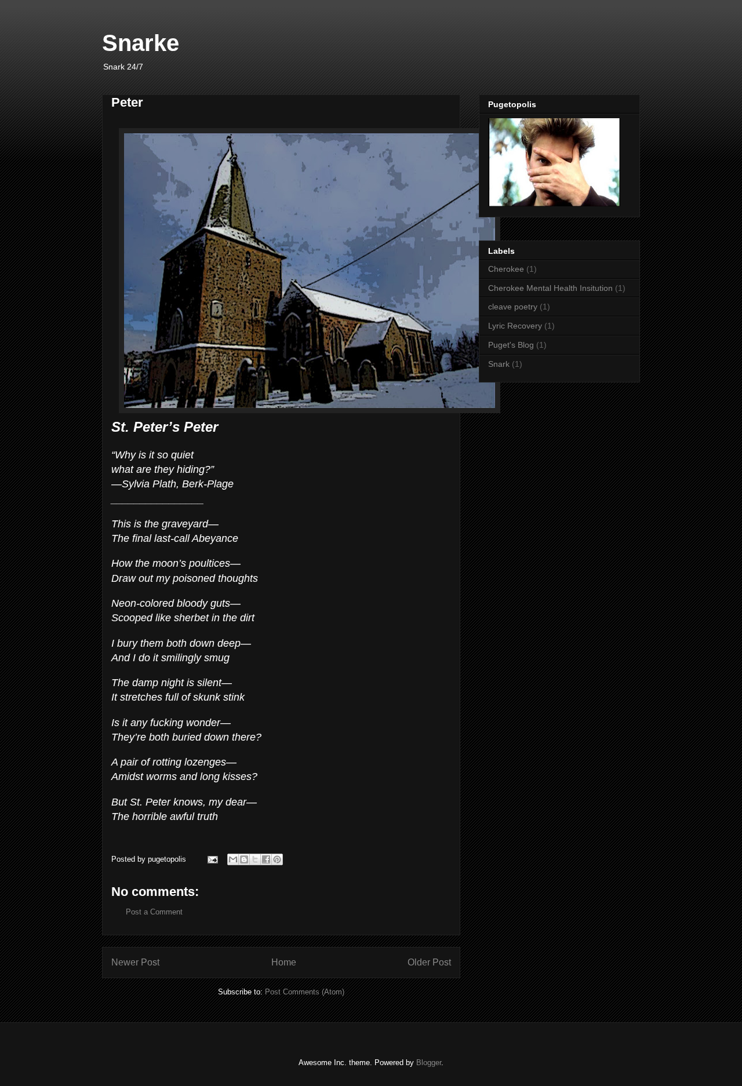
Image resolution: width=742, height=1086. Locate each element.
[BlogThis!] (244, 859)
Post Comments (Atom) (304, 991)
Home (283, 962)
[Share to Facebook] (266, 859)
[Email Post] (211, 859)
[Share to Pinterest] (277, 859)
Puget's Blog (511, 344)
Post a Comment (154, 912)
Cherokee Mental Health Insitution (550, 288)
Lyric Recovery (515, 325)
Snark (499, 364)
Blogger (428, 1062)
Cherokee (506, 269)
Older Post (429, 962)
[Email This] (233, 859)
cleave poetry (512, 306)
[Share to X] (255, 859)
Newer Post (135, 962)
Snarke (140, 43)
